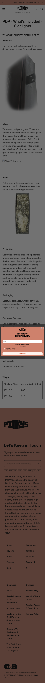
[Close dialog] (43, 328)
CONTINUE (23, 353)
